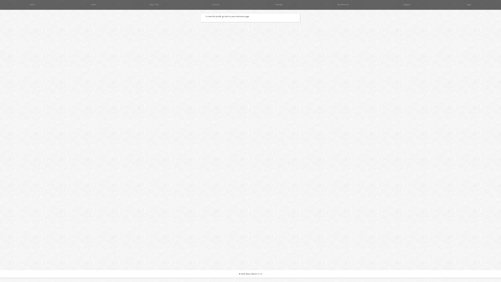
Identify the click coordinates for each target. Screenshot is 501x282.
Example (279, 4)
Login (468, 4)
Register (406, 4)
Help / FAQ (154, 4)
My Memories (343, 4)
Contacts (215, 4)
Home (32, 4)
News (93, 4)
